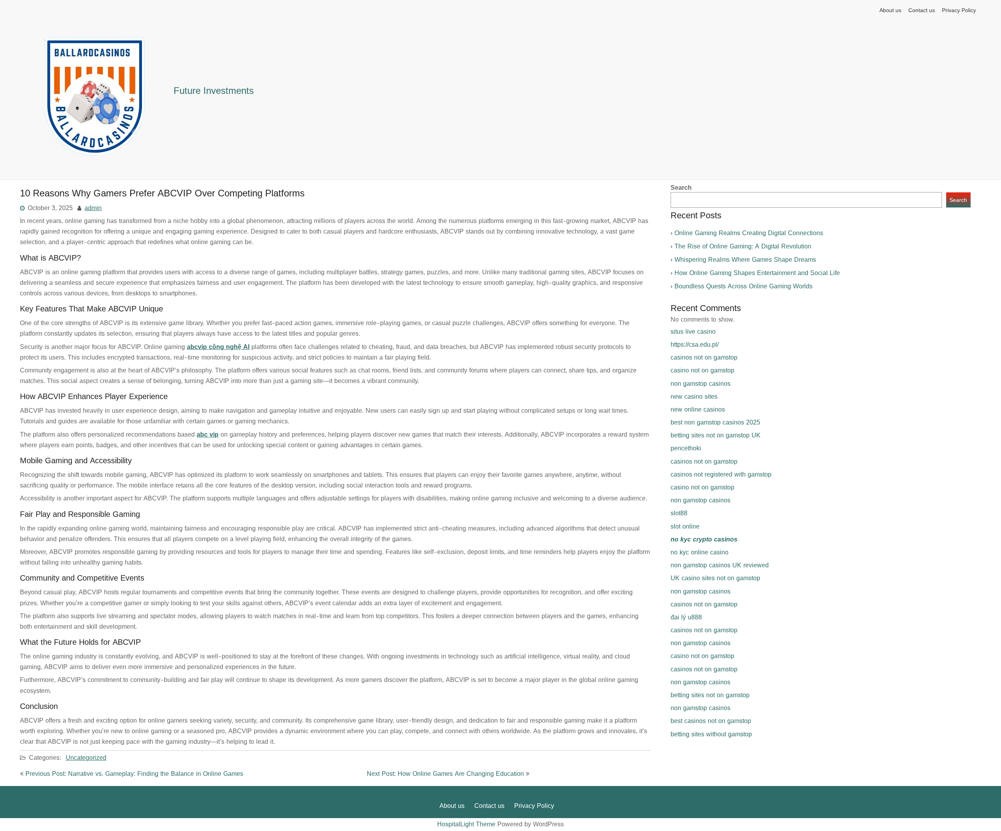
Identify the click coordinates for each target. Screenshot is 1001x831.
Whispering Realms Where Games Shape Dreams (745, 259)
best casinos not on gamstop (711, 721)
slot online (685, 526)
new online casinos (698, 409)
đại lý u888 (686, 617)
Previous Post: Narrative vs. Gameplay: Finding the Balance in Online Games (134, 774)
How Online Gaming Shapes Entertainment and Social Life (757, 273)
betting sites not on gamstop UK (716, 435)
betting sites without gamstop (711, 734)
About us (890, 10)
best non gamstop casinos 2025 (715, 422)
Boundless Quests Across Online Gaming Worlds (744, 286)
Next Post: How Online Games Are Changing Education (445, 774)
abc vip (208, 434)
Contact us (921, 10)
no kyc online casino (699, 552)
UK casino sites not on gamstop (715, 578)
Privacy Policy (959, 10)
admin (93, 208)
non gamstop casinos (700, 384)
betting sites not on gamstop (710, 695)
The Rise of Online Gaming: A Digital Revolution (743, 246)
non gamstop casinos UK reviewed (720, 565)
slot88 (679, 513)
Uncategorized (86, 758)
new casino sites (694, 396)
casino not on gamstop (702, 370)
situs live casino (693, 331)
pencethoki (686, 448)
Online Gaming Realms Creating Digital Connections (749, 233)
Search (681, 187)
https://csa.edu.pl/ (695, 344)
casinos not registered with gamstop (721, 474)
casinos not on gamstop (704, 357)
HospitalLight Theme (467, 824)
